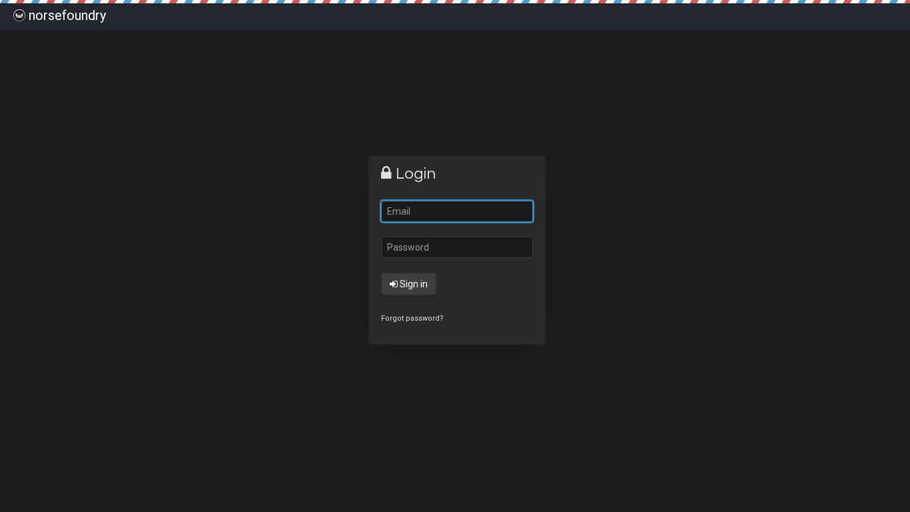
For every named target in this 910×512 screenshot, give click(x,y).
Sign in (413, 284)
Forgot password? (412, 318)
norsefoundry (67, 15)
